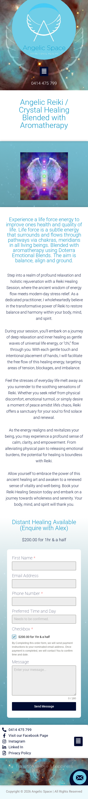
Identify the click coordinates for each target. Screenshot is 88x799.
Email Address (25, 575)
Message (20, 661)
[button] (44, 71)
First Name (23, 557)
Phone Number (27, 593)
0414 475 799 (44, 83)
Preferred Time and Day (34, 611)
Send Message (44, 706)
